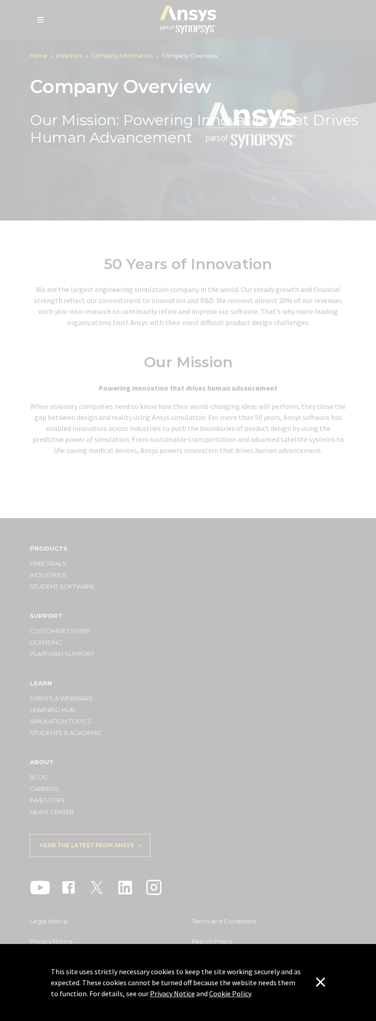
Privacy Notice (172, 993)
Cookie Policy (230, 993)
